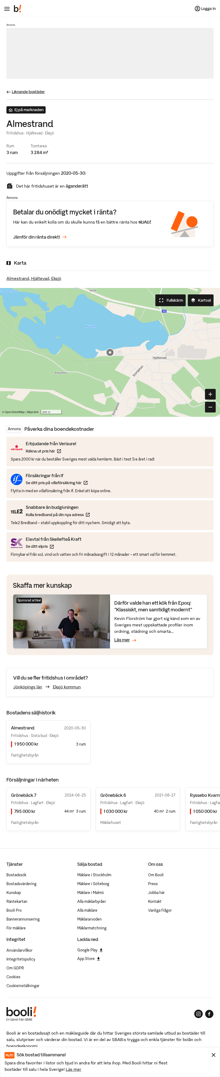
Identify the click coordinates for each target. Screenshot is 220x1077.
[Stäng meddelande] (213, 1055)
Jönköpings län (27, 686)
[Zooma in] (210, 394)
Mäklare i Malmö (90, 892)
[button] (110, 352)
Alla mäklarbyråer (91, 901)
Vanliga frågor (160, 910)
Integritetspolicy (20, 959)
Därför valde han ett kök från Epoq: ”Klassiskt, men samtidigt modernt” (153, 606)
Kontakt (155, 901)
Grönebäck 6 (113, 795)
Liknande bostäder (28, 91)
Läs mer (73, 1069)
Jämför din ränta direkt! (36, 237)
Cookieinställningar (22, 985)
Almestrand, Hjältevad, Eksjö (33, 278)
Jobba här (156, 892)
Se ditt (54, 546)
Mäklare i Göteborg (93, 883)
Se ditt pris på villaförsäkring (56, 482)
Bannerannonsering (23, 919)
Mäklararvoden (89, 919)
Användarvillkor (19, 950)
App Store (86, 958)
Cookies (13, 976)
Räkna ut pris (51, 451)
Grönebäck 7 (23, 795)
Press (153, 883)
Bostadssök (16, 874)
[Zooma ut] (210, 407)
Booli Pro (14, 910)
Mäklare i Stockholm (94, 874)
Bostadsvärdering (21, 883)
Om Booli (156, 874)
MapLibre (33, 412)
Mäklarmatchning (92, 928)
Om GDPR (15, 968)
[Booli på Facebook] (209, 1014)
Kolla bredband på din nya (58, 514)
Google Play (87, 950)
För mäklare (16, 928)
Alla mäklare (87, 910)
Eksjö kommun (67, 686)
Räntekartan (16, 901)
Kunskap (13, 892)
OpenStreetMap (15, 412)
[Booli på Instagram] (198, 1014)
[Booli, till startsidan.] (17, 9)
